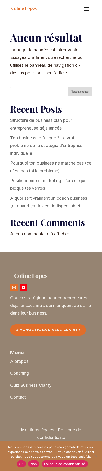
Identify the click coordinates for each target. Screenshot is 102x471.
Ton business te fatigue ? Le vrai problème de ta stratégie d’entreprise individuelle (46, 145)
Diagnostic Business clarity (48, 330)
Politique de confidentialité (64, 464)
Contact (18, 397)
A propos (19, 361)
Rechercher (80, 91)
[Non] (96, 456)
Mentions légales (37, 429)
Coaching (19, 373)
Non (34, 464)
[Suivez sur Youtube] (23, 287)
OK (21, 464)
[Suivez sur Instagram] (14, 287)
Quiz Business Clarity (30, 385)
